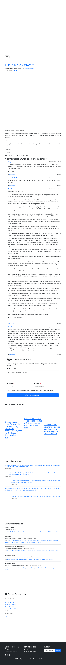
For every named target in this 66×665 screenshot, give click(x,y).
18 (9, 606)
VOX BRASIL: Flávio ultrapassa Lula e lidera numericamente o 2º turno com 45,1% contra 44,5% (32, 532)
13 (12, 604)
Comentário (13, 369)
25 (9, 609)
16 (6, 606)
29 (15, 609)
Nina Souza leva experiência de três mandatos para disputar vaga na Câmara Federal (52, 429)
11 (9, 604)
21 (14, 606)
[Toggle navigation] (7, 57)
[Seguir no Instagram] (34, 2)
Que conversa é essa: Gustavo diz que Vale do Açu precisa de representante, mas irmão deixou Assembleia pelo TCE (13, 430)
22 (15, 606)
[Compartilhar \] (13, 71)
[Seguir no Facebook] (30, 2)
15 (15, 604)
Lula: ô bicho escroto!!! (19, 65)
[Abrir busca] (60, 57)
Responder (12, 174)
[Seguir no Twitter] (32, 2)
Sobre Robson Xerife (30, 651)
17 (7, 606)
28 (14, 609)
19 (10, 606)
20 (12, 606)
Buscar (58, 650)
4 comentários (29, 68)
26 (10, 609)
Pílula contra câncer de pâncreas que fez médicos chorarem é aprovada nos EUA (33, 423)
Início (26, 649)
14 (14, 604)
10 (7, 604)
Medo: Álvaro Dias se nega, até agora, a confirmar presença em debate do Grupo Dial (30, 559)
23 (6, 609)
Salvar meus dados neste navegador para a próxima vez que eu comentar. (30, 390)
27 (12, 609)
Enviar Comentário (34, 395)
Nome (11, 383)
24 (7, 609)
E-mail (38, 383)
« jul (6, 616)
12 (10, 604)
